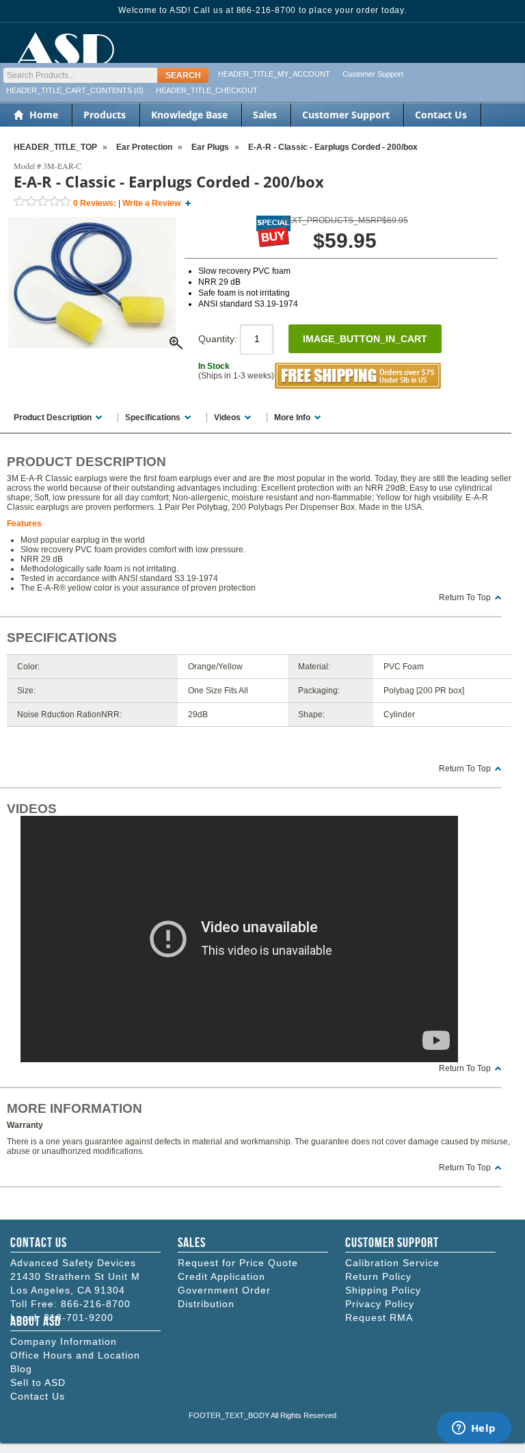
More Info (292, 417)
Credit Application (221, 1276)
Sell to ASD (38, 1382)
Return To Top (465, 597)
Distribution (206, 1303)
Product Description (53, 417)
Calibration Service (392, 1262)
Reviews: (94, 203)
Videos (227, 417)
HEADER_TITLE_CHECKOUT (207, 90)
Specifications (152, 417)
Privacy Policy (379, 1303)
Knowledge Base (189, 114)
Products (104, 114)
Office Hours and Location (75, 1355)
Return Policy (378, 1276)
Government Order (224, 1290)
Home (43, 114)
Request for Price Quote (238, 1262)
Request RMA (379, 1317)
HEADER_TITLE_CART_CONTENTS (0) (75, 90)
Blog (21, 1368)
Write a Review (151, 203)
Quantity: (219, 338)
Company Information (63, 1341)
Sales (265, 114)
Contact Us (441, 114)
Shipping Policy (383, 1290)
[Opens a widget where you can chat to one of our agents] (473, 1429)
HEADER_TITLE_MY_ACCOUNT (274, 74)
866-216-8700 (96, 1303)
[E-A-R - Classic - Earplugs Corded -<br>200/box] (92, 345)
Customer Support (372, 74)
